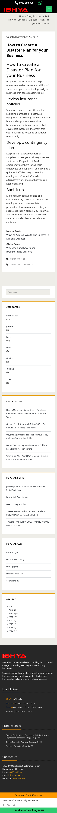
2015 (11, 627)
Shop (27, 707)
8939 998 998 (16, 772)
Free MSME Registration (17, 497)
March (12, 613)
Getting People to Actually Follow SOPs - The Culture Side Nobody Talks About (26, 426)
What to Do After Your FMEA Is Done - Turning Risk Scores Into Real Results (27, 458)
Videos (9, 379)
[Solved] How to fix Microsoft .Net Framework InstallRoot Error (26, 488)
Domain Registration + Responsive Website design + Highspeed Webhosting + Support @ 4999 (27, 736)
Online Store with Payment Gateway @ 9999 (24, 742)
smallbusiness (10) (14, 573)
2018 (11, 624)
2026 (11, 606)
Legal (30, 711)
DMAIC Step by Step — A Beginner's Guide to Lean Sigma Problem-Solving (26, 447)
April (11, 610)
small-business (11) (15, 559)
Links (8, 337)
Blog (34, 707)
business (15, 264)
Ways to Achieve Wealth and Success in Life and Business (27, 236)
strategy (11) (12, 566)
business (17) (12, 552)
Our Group (17, 707)
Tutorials (10, 368)
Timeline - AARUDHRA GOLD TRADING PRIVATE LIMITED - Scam (27, 524)
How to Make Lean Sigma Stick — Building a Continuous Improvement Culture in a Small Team (26, 413)
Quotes (9, 358)
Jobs (40, 707)
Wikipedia (18, 699)
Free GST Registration (16, 504)
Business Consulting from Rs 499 (19, 746)
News (8, 347)
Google (18, 703)
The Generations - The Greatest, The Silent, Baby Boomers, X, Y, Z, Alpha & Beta (25, 513)
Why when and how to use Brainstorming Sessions (20, 249)
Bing (33, 703)
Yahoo (25, 703)
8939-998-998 (26, 2)
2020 (11, 620)
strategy (28, 264)
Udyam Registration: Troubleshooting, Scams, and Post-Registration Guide (27, 436)
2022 (11, 617)
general (9, 326)
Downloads (20, 711)
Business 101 (17, 259)
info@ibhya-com (16, 775)
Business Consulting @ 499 (29, 810)
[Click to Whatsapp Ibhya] (40, 2)
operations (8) (12, 580)
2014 (11, 631)
